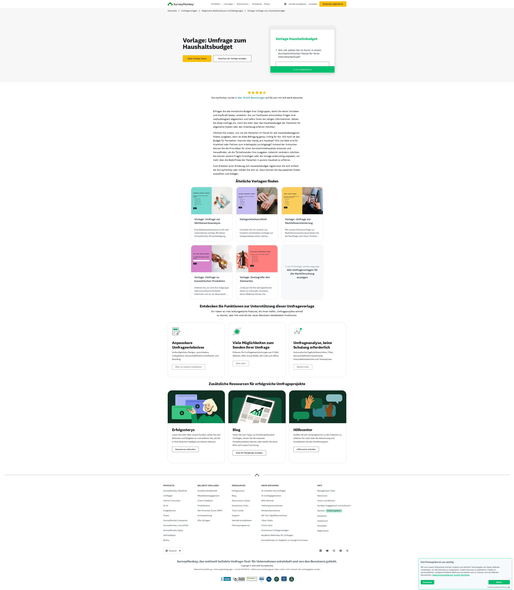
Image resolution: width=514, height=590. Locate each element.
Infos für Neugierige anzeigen (249, 453)
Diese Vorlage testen (197, 58)
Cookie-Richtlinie (462, 575)
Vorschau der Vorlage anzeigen (232, 58)
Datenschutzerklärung (442, 575)
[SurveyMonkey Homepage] (181, 4)
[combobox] (173, 550)
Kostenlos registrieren (333, 4)
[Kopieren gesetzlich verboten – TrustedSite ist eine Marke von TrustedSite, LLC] (252, 580)
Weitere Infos (303, 367)
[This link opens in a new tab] (320, 550)
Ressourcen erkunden (185, 449)
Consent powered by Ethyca (497, 587)
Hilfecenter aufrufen (306, 449)
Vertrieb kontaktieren (297, 4)
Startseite (172, 10)
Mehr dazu (241, 363)
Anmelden (313, 4)
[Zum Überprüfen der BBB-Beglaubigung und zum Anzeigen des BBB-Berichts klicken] (225, 580)
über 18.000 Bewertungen (251, 97)
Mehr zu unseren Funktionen (188, 367)
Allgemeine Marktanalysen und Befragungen (222, 10)
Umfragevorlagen (189, 10)
